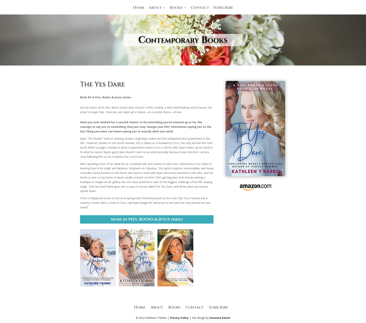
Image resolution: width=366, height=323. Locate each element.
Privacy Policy (179, 318)
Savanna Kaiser (219, 318)
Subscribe (223, 8)
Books (176, 8)
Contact (200, 8)
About (155, 8)
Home (138, 8)
